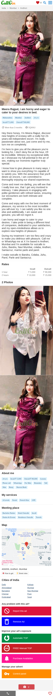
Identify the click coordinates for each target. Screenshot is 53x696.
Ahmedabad (6, 588)
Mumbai (30, 588)
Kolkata (30, 585)
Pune (29, 594)
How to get (7, 573)
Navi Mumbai (32, 591)
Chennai (5, 594)
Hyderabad (6, 597)
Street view (22, 573)
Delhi (4, 585)
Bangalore (6, 591)
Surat (29, 597)
